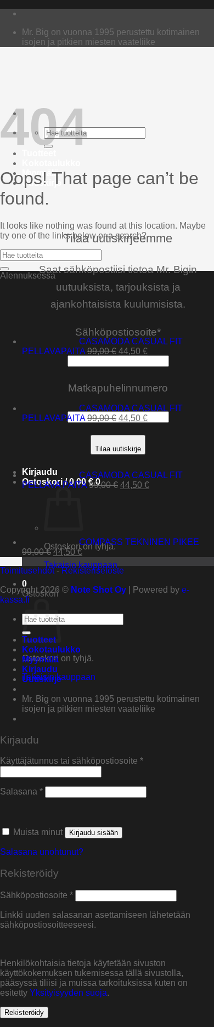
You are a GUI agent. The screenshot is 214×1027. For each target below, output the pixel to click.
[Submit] (4, 268)
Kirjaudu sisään (93, 833)
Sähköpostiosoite (36, 895)
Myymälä (40, 659)
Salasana (21, 791)
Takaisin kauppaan (80, 565)
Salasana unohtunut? (41, 851)
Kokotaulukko (51, 163)
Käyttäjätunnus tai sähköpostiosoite (71, 760)
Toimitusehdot (27, 570)
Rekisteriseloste (92, 570)
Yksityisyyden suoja (68, 992)
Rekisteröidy (24, 1012)
